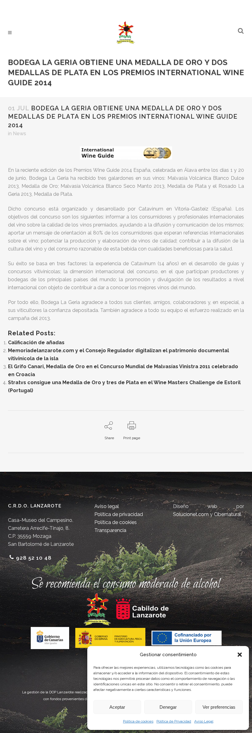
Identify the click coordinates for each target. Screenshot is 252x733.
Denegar (168, 707)
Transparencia (110, 530)
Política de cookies (138, 721)
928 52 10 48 (34, 558)
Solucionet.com (191, 514)
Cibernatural (227, 514)
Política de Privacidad (173, 721)
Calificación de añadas (36, 342)
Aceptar (117, 707)
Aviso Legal (203, 721)
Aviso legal (106, 506)
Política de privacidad (118, 514)
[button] (240, 655)
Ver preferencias (219, 707)
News (19, 133)
